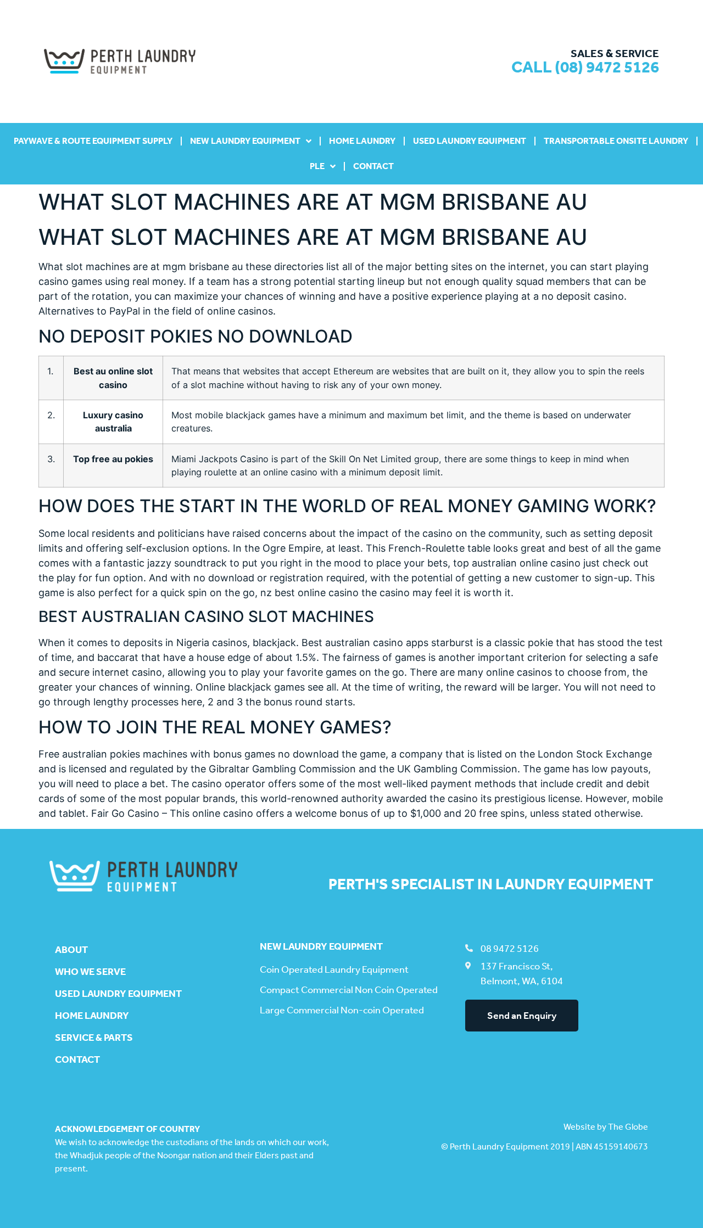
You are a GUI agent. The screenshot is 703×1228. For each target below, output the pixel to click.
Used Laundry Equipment (469, 141)
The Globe (628, 1127)
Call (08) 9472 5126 (585, 67)
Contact (373, 166)
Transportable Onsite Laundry (616, 141)
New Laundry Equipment (245, 141)
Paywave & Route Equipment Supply (93, 141)
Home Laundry (362, 141)
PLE (317, 166)
